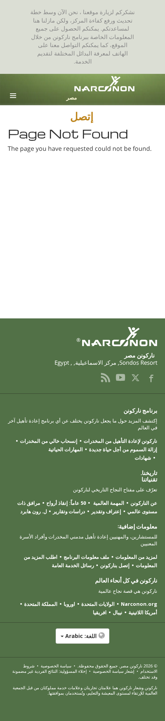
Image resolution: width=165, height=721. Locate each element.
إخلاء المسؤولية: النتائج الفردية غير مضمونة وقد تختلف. (84, 673)
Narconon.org (139, 603)
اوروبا (69, 603)
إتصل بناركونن (115, 565)
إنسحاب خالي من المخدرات (49, 440)
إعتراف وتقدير (106, 511)
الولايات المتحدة (98, 603)
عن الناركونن (143, 502)
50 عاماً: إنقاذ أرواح (66, 502)
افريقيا (100, 612)
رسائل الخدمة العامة (73, 565)
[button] (82, 639)
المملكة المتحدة (41, 603)
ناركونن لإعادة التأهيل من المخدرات (120, 440)
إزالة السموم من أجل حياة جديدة (123, 449)
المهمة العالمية (108, 502)
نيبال (117, 612)
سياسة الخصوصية (56, 666)
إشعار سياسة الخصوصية (113, 671)
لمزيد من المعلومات (136, 556)
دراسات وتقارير (69, 511)
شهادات (143, 457)
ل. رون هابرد (33, 511)
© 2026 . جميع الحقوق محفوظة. (116, 666)
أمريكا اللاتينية (143, 612)
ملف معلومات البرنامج (86, 556)
